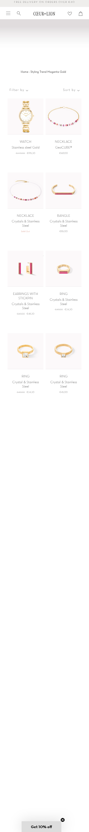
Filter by (17, 90)
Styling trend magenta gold (48, 72)
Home (24, 72)
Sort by (69, 90)
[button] (41, 826)
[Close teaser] (62, 820)
